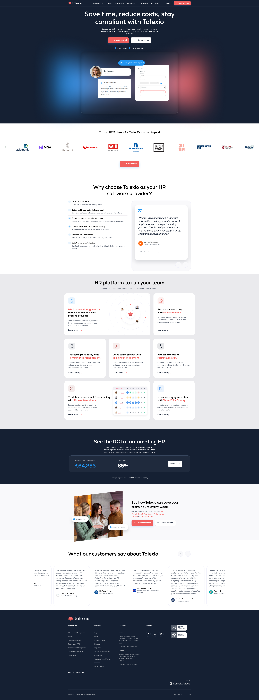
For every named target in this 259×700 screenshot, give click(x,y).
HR (162, 511)
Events (96, 636)
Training (135, 516)
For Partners (98, 655)
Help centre (97, 644)
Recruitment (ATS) (74, 644)
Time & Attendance (145, 514)
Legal (189, 695)
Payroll (134, 514)
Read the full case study (151, 249)
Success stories (99, 666)
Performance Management (77, 648)
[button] (148, 634)
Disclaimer (178, 695)
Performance (159, 514)
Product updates (99, 640)
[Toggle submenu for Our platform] (102, 3)
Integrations (97, 648)
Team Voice (72, 655)
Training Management (75, 651)
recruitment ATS (148, 516)
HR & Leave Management (76, 633)
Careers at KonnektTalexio (102, 659)
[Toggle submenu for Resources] (136, 3)
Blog (95, 633)
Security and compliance (102, 651)
